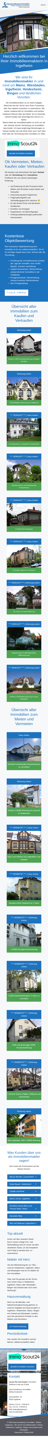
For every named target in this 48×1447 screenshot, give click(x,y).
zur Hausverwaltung (17, 1326)
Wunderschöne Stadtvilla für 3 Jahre (24, 903)
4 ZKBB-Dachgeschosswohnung (24, 949)
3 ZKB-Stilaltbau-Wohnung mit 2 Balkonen (24, 403)
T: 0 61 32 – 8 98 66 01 (16, 293)
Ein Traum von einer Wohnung (24, 611)
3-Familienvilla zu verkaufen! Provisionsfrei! (24, 444)
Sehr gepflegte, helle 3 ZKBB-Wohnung (24, 1140)
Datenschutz (28, 1432)
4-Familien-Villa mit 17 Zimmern (24, 570)
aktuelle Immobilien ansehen (21, 153)
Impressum (19, 1432)
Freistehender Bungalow (24, 529)
